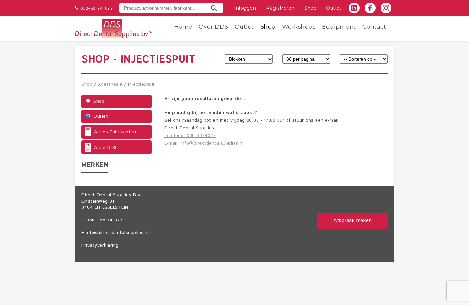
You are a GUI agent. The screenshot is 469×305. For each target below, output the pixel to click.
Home (183, 26)
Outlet (333, 8)
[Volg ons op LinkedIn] (354, 8)
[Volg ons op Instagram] (386, 8)
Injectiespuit (141, 84)
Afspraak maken (352, 220)
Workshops (299, 26)
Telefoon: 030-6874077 (190, 135)
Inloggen (245, 8)
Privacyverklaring (100, 245)
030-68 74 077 (96, 8)
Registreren (280, 8)
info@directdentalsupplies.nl (117, 232)
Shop (310, 8)
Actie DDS (105, 148)
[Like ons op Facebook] (370, 8)
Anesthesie (110, 84)
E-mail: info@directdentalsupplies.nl (203, 143)
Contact (374, 26)
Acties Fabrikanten (115, 132)
